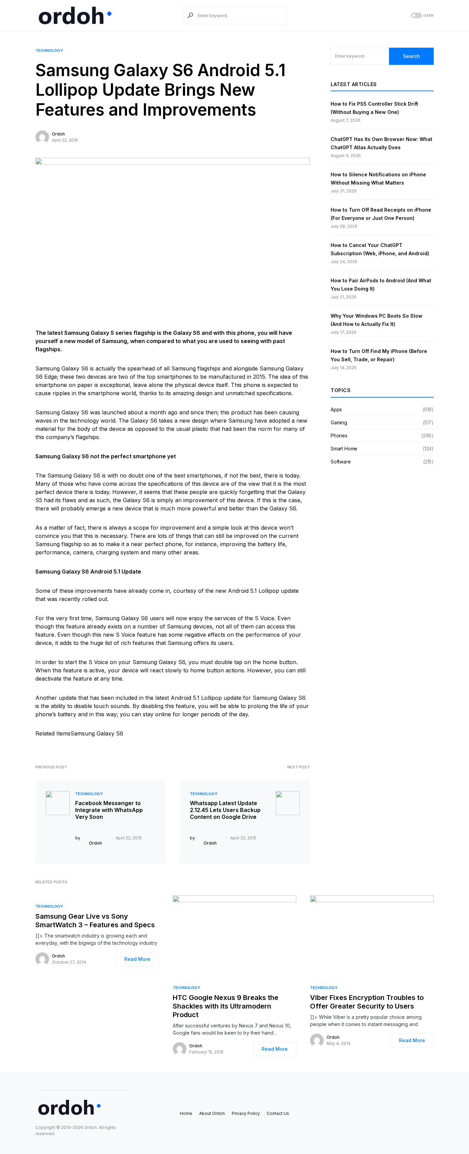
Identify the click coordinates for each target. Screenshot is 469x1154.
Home (186, 1113)
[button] (422, 16)
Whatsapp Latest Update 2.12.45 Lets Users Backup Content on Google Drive (225, 810)
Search (411, 56)
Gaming (339, 422)
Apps (336, 409)
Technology (49, 50)
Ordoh (58, 134)
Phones (339, 435)
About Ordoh (212, 1113)
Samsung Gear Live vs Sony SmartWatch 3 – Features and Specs (95, 920)
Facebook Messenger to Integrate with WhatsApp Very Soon (109, 810)
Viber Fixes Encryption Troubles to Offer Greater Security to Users (367, 1001)
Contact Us (278, 1113)
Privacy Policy (246, 1113)
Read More (137, 959)
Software (341, 461)
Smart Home (344, 448)
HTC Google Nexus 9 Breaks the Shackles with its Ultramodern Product (225, 1006)
